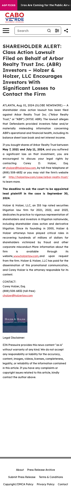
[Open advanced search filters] (57, 30)
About (20, 469)
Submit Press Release (22, 477)
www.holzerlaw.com (26, 256)
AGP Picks (8, 5)
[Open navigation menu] (6, 30)
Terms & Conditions (51, 477)
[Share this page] (66, 30)
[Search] (49, 30)
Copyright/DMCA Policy (18, 484)
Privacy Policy (45, 484)
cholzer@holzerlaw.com (21, 167)
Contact (63, 484)
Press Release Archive (41, 469)
